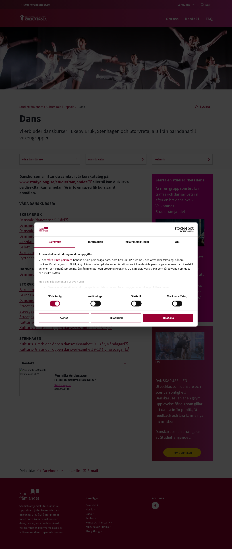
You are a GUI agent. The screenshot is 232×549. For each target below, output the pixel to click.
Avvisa (64, 317)
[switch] (95, 304)
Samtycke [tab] (55, 241)
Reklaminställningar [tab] (136, 241)
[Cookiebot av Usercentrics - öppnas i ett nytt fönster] (178, 229)
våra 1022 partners (59, 259)
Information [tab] (95, 241)
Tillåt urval (116, 317)
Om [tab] (177, 241)
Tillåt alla (168, 317)
